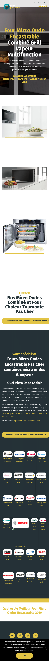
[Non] (46, 650)
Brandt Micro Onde (43, 526)
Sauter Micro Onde (34, 526)
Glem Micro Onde (18, 558)
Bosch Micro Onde (20, 546)
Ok (24, 656)
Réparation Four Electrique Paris (26, 421)
